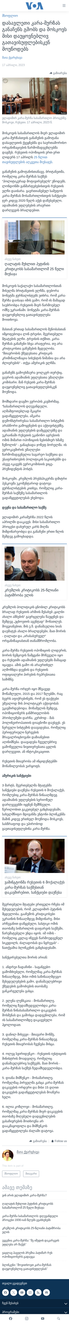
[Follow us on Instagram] (30, 1292)
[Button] (58, 73)
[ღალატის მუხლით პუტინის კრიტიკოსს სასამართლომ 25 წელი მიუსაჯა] (35, 237)
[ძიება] (58, 1318)
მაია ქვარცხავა (12, 57)
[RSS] (38, 1292)
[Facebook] (10, 1318)
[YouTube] (42, 1318)
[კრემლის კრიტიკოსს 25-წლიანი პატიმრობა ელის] (35, 564)
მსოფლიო (10, 15)
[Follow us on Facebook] (5, 1292)
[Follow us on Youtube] (22, 1292)
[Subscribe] (46, 1292)
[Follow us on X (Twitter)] (13, 1292)
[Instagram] (26, 1318)
